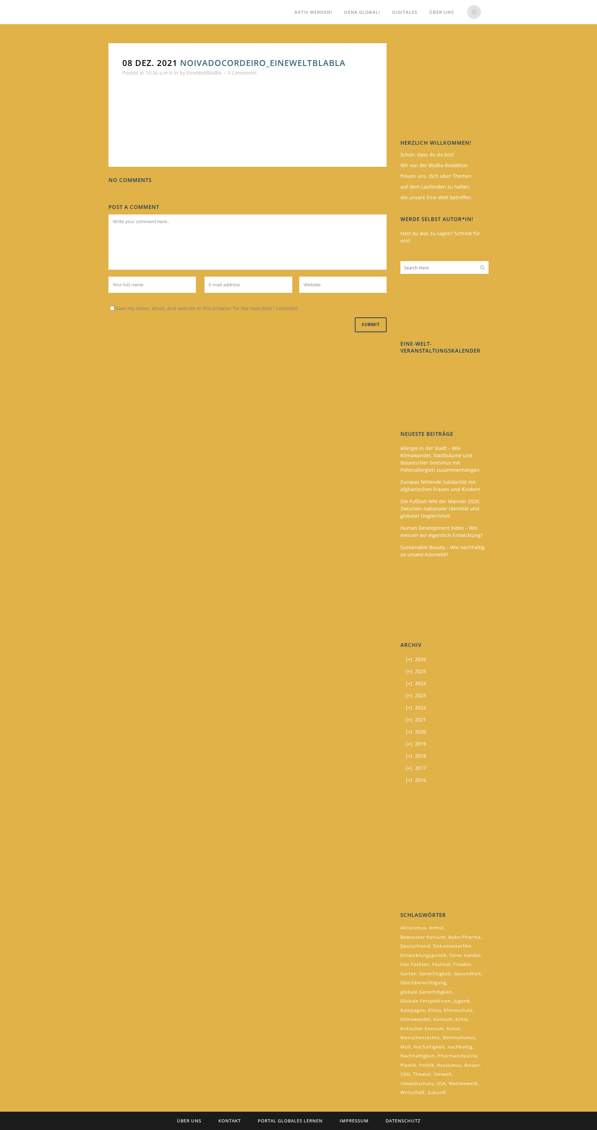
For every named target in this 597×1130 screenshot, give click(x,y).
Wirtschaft (412, 1092)
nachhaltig (460, 1047)
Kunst (454, 1028)
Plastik (408, 1065)
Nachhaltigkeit (417, 1056)
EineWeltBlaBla (204, 72)
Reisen (472, 1065)
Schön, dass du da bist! (427, 154)
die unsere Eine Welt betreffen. (436, 197)
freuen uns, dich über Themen (436, 176)
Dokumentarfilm (452, 946)
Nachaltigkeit (429, 1047)
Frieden (462, 964)
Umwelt (443, 1074)
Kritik (461, 1019)
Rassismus (449, 1065)
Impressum (354, 1121)
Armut (436, 928)
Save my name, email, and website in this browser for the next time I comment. (207, 308)
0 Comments (242, 72)
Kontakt (229, 1121)
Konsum (443, 1019)
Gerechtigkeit (435, 973)
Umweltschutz (417, 1083)
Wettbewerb (463, 1083)
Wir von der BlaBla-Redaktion (434, 165)
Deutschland (415, 946)
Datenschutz (403, 1121)
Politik (426, 1065)
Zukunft (437, 1092)
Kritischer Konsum (422, 1028)
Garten (408, 973)
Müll (405, 1047)
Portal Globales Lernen (290, 1121)
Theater (422, 1074)
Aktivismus (413, 928)
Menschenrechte (420, 1037)
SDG (405, 1074)
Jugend (462, 1001)
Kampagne (412, 1010)
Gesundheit (467, 973)
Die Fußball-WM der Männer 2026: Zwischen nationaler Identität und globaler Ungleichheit (440, 508)
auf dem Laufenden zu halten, (435, 186)
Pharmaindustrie (457, 1056)
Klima (434, 1010)
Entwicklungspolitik (423, 955)
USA (441, 1083)
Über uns (189, 1121)
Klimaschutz (458, 1010)
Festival (441, 964)
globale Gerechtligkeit (426, 992)
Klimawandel (415, 1019)
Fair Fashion (414, 964)
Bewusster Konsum (423, 937)
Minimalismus (459, 1037)
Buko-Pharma (464, 937)
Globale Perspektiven (425, 1001)
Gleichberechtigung (423, 982)
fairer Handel (465, 955)
